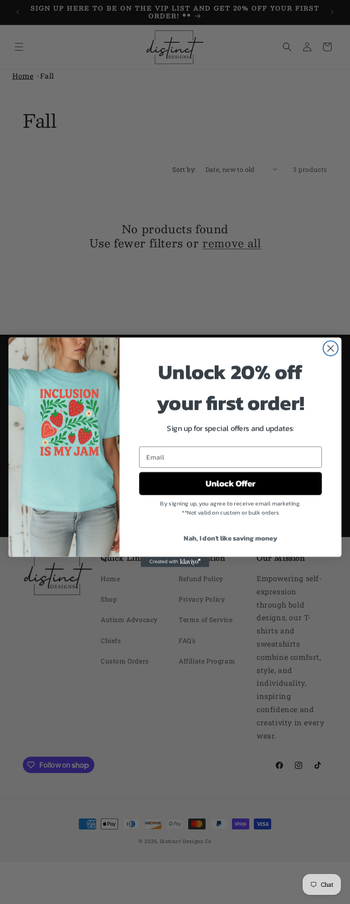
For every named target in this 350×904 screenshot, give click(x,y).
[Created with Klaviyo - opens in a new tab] (175, 562)
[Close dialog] (330, 348)
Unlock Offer (231, 483)
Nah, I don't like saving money (230, 537)
